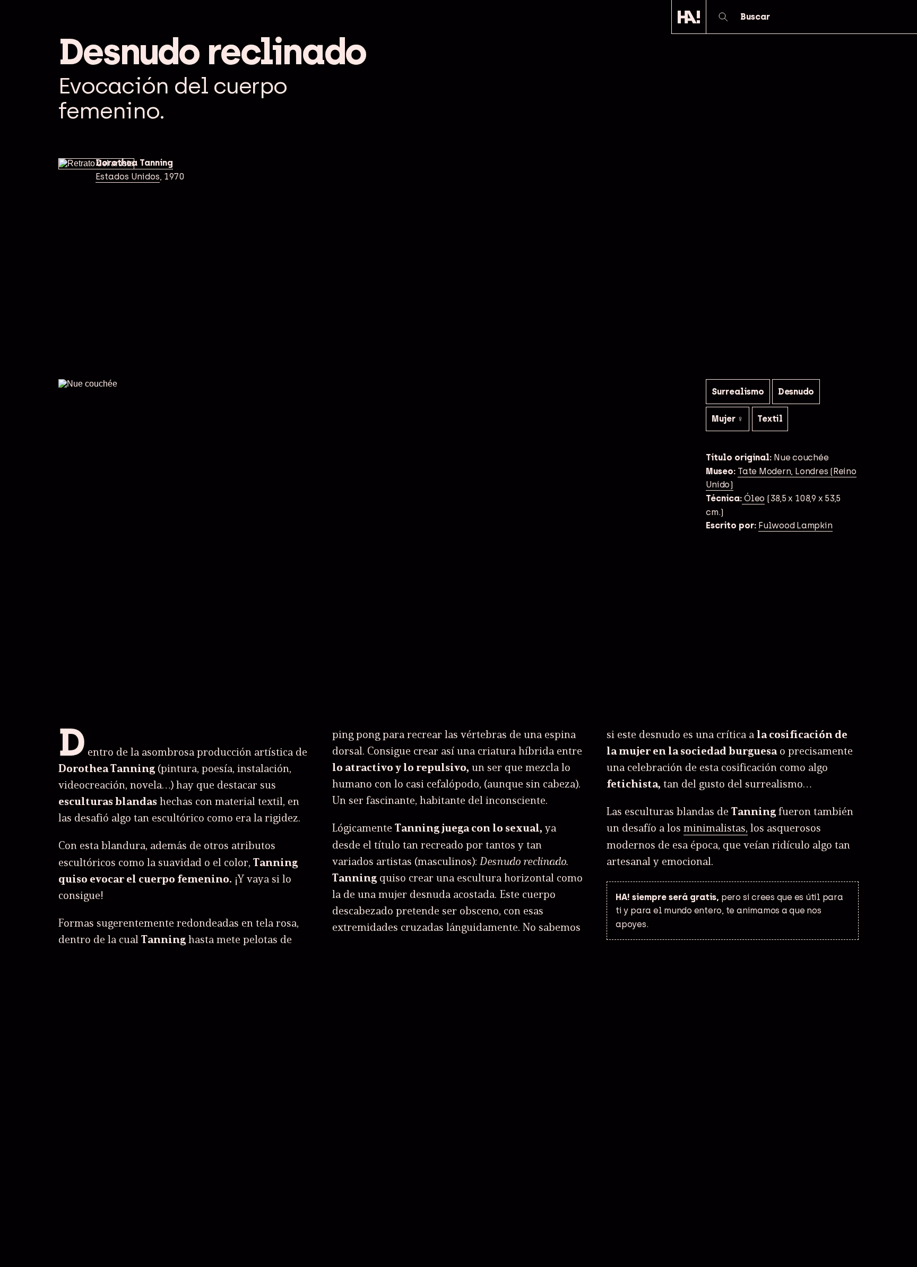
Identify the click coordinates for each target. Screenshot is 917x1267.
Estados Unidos (128, 177)
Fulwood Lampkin (795, 525)
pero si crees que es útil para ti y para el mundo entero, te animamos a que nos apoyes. (729, 910)
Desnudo (796, 392)
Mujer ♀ (727, 419)
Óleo (753, 498)
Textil (770, 419)
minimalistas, (716, 828)
